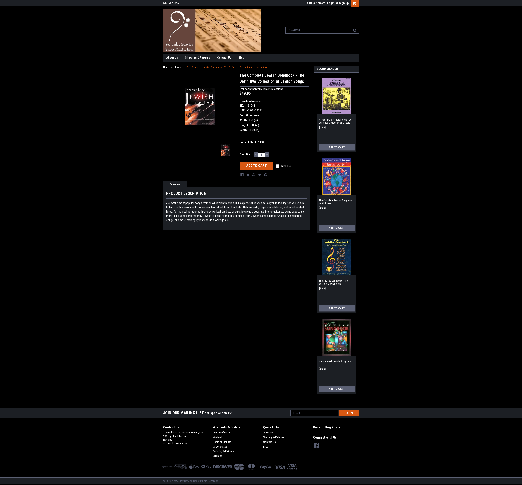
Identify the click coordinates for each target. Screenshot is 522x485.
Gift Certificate (316, 3)
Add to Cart (337, 147)
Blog (241, 58)
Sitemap (217, 456)
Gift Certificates (222, 432)
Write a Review (251, 101)
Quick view (336, 111)
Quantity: (245, 154)
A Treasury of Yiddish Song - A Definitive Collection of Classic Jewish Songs (335, 121)
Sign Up (344, 3)
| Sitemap (213, 480)
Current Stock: (252, 142)
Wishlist (217, 437)
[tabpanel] (336, 113)
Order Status (220, 446)
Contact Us (224, 58)
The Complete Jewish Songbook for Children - (335, 202)
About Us (172, 58)
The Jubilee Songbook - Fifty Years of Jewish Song (333, 282)
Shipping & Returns (197, 58)
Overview (174, 184)
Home (166, 67)
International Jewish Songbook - (335, 361)
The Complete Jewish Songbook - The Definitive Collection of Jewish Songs (228, 67)
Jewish (178, 67)
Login (330, 3)
